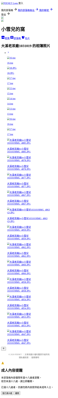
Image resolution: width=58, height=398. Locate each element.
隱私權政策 (24, 357)
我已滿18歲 (7, 393)
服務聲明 (35, 357)
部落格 (17, 38)
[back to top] (3, 349)
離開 (17, 393)
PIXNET (18, 354)
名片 (27, 38)
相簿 (7, 38)
